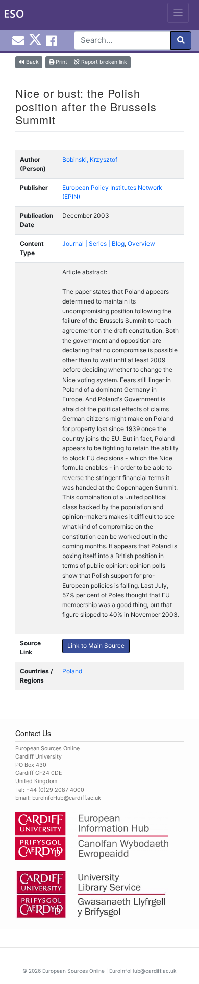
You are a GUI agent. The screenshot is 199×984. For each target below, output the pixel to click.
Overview (141, 243)
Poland (72, 671)
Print (60, 62)
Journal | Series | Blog (93, 243)
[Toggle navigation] (178, 13)
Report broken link (103, 62)
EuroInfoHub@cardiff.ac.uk (66, 798)
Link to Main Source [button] (96, 645)
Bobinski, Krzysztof (89, 159)
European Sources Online (73, 971)
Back (31, 62)
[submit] (180, 40)
